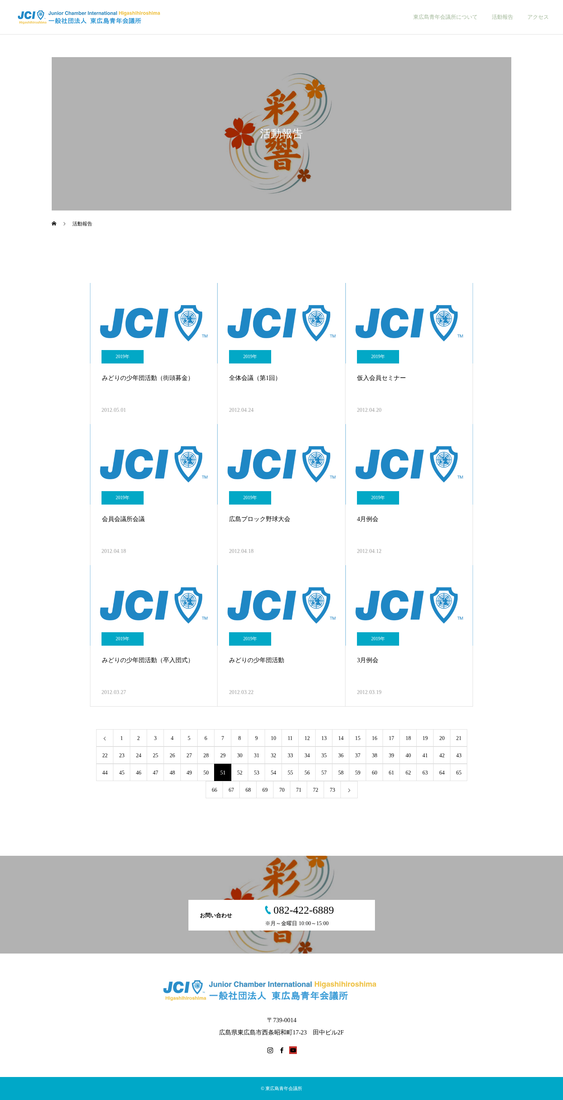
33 (290, 755)
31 (256, 755)
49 (189, 773)
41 (425, 755)
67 (231, 790)
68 (248, 790)
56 (307, 773)
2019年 (122, 356)
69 (265, 790)
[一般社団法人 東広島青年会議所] (96, 17)
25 (155, 755)
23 (121, 755)
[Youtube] (293, 1050)
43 (459, 755)
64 (442, 773)
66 (214, 790)
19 (425, 738)
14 (341, 738)
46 (138, 773)
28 (206, 755)
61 (391, 773)
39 (391, 755)
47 (155, 773)
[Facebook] (281, 1050)
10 (273, 738)
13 (324, 738)
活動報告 (502, 17)
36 (341, 755)
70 (282, 790)
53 (256, 773)
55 (290, 773)
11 (290, 738)
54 (273, 773)
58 (341, 773)
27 (189, 755)
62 (408, 773)
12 (307, 738)
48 (172, 773)
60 (374, 773)
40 (408, 755)
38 (374, 755)
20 (442, 738)
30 (239, 755)
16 (374, 738)
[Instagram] (270, 1050)
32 (273, 755)
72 (315, 790)
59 (357, 773)
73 (332, 790)
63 (425, 773)
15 (357, 738)
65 (459, 773)
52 (239, 773)
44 (105, 773)
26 (172, 755)
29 (223, 755)
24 (138, 755)
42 (442, 755)
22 (105, 755)
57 (324, 773)
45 (121, 773)
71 (298, 790)
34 (307, 755)
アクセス (538, 17)
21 (459, 738)
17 (391, 738)
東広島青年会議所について (445, 17)
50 (206, 773)
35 (324, 755)
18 (408, 738)
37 (357, 755)
